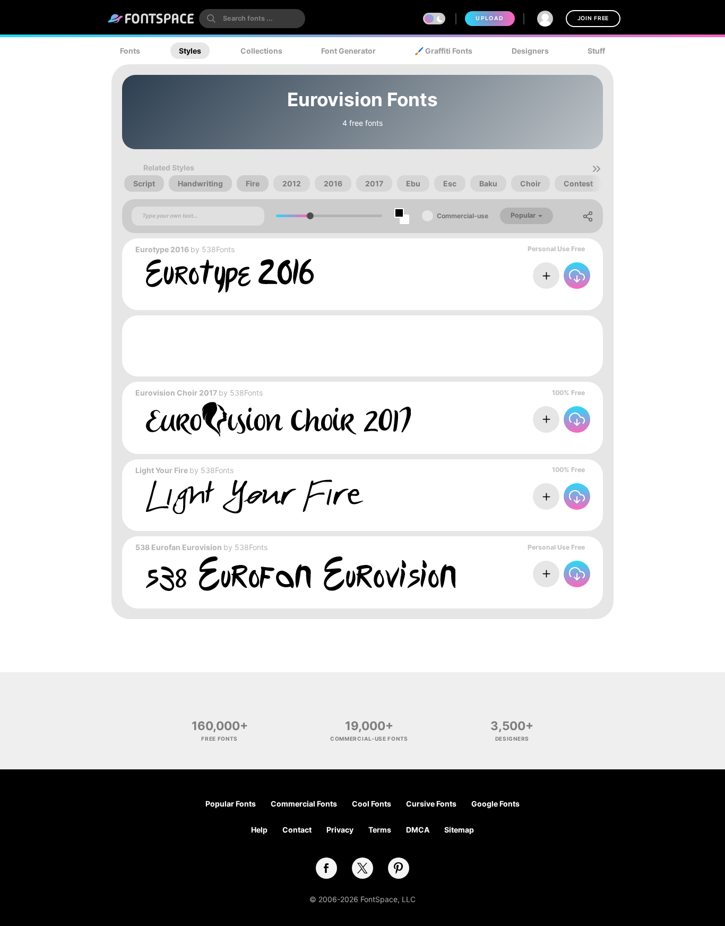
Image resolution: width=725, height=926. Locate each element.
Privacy (339, 829)
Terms (379, 829)
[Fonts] (151, 19)
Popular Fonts (230, 803)
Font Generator (348, 50)
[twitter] (362, 868)
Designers (530, 50)
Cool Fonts (371, 803)
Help (259, 829)
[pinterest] (398, 868)
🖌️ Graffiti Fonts (443, 50)
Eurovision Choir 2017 (176, 392)
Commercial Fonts (304, 803)
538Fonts (218, 249)
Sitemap (459, 829)
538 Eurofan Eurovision (178, 547)
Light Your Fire (161, 470)
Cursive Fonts (431, 803)
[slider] (310, 215)
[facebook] (326, 868)
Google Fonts (495, 803)
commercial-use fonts (369, 738)
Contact (297, 829)
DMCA (417, 829)
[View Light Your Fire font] (254, 496)
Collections (261, 50)
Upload (490, 18)
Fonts (130, 50)
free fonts (219, 738)
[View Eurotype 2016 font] (230, 276)
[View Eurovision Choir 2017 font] (278, 419)
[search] (252, 18)
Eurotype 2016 (162, 249)
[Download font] (577, 275)
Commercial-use (462, 216)
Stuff (596, 50)
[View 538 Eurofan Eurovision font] (300, 573)
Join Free (593, 18)
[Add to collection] (546, 275)
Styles (190, 50)
